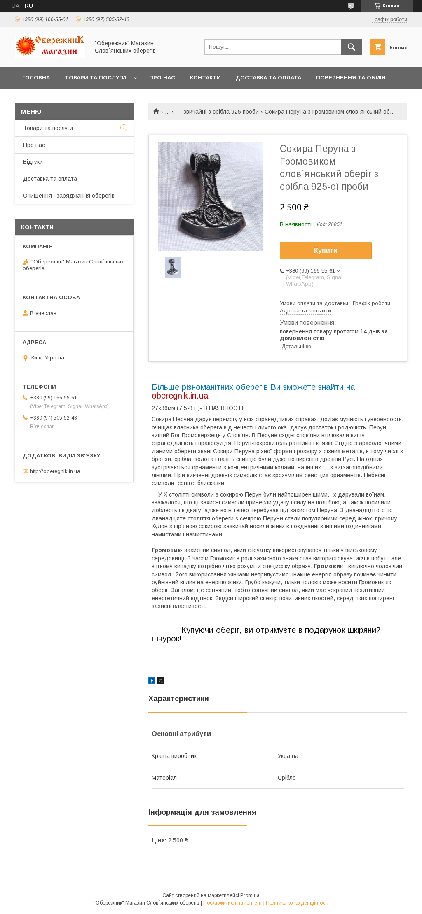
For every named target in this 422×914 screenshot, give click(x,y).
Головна (36, 78)
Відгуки (33, 162)
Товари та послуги (95, 78)
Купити (326, 250)
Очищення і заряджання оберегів (69, 195)
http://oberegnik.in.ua (55, 471)
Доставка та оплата (268, 78)
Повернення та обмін (351, 78)
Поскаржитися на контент (232, 903)
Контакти (205, 78)
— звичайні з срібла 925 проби (217, 111)
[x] (160, 682)
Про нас (162, 78)
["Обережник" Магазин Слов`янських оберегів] (50, 56)
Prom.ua (250, 895)
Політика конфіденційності (297, 903)
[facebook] (151, 682)
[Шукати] (351, 47)
